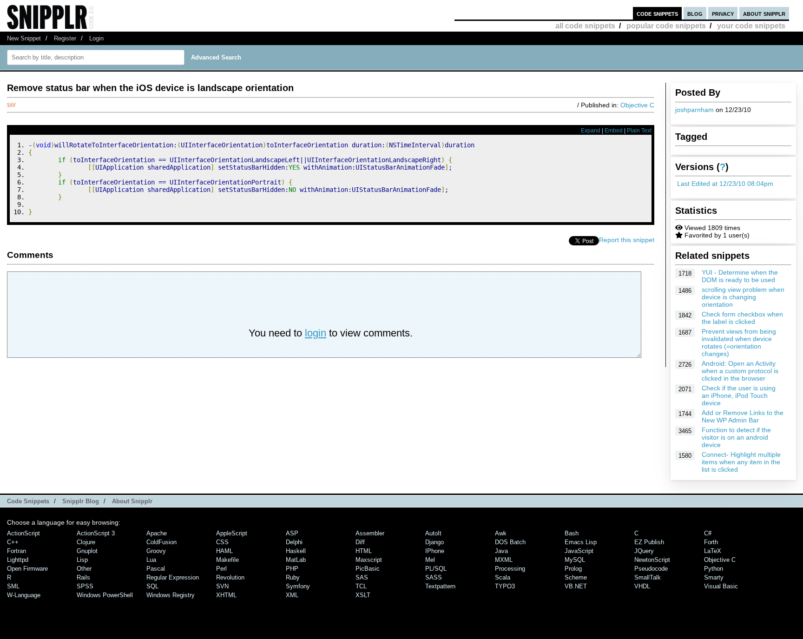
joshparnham (694, 109)
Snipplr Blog (80, 501)
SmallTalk (647, 577)
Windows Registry (170, 595)
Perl (221, 568)
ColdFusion (161, 542)
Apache (156, 533)
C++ (13, 542)
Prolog (573, 568)
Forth (711, 542)
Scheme (576, 577)
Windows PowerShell (105, 595)
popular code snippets (666, 26)
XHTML (226, 595)
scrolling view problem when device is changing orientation (743, 297)
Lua (151, 559)
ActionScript (23, 533)
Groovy (156, 550)
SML (13, 586)
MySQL (575, 559)
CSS (222, 542)
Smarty (714, 577)
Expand (590, 130)
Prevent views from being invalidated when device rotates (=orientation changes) (739, 342)
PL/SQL (436, 568)
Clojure (86, 542)
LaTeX (712, 550)
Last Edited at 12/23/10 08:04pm (725, 183)
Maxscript (368, 559)
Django (434, 542)
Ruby (293, 577)
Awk (501, 533)
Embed (614, 130)
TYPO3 (505, 586)
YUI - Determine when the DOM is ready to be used (740, 276)
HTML (363, 550)
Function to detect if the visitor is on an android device (736, 437)
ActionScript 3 (96, 533)
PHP (292, 568)
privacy (723, 13)
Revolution (230, 577)
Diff (360, 542)
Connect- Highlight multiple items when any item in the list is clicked (741, 462)
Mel (430, 559)
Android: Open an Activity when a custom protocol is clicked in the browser (740, 371)
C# (707, 533)
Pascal (155, 568)
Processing (510, 568)
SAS (361, 577)
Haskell (296, 550)
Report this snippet (626, 240)
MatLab (296, 559)
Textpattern (440, 586)
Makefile (227, 559)
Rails (83, 577)
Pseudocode (651, 568)
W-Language (23, 595)
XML (292, 595)
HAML (224, 550)
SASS (433, 577)
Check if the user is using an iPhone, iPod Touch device (739, 395)
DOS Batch (510, 542)
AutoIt (433, 533)
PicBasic (367, 568)
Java (501, 550)
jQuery (644, 550)
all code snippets (585, 26)
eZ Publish (649, 542)
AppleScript (231, 533)
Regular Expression (172, 577)
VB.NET (576, 586)
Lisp (82, 559)
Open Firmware (27, 568)
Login (96, 38)
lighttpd (17, 559)
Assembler (369, 533)
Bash (572, 533)
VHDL (642, 586)
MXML (504, 559)
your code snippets (751, 26)
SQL (152, 586)
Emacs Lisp (581, 542)
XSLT (362, 595)
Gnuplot (87, 550)
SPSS (85, 586)
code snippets (657, 13)
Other (84, 568)
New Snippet (24, 38)
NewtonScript (652, 559)
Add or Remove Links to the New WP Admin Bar (742, 416)
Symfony (298, 586)
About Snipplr (132, 501)
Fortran (16, 550)
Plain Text (639, 130)
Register (65, 38)
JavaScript (579, 550)
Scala (502, 577)
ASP (292, 533)
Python (713, 568)
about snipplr (764, 13)
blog (695, 13)
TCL (361, 586)
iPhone (434, 550)
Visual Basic (721, 586)
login (315, 333)
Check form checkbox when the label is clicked (742, 317)
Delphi (294, 542)
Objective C (637, 105)
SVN (222, 586)
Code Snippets (28, 501)
